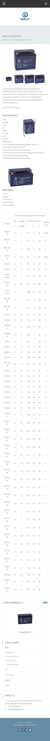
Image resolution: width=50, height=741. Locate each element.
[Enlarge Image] (25, 48)
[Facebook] (23, 730)
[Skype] (26, 730)
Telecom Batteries (12, 664)
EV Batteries (10, 653)
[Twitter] (19, 730)
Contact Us (28, 722)
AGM (6, 648)
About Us (20, 722)
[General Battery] (25, 608)
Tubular (7, 680)
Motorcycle (14, 107)
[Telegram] (30, 730)
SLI (19, 107)
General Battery (25, 632)
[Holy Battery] (25, 20)
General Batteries (12, 657)
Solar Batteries (11, 661)
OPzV (8, 685)
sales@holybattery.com (16, 709)
